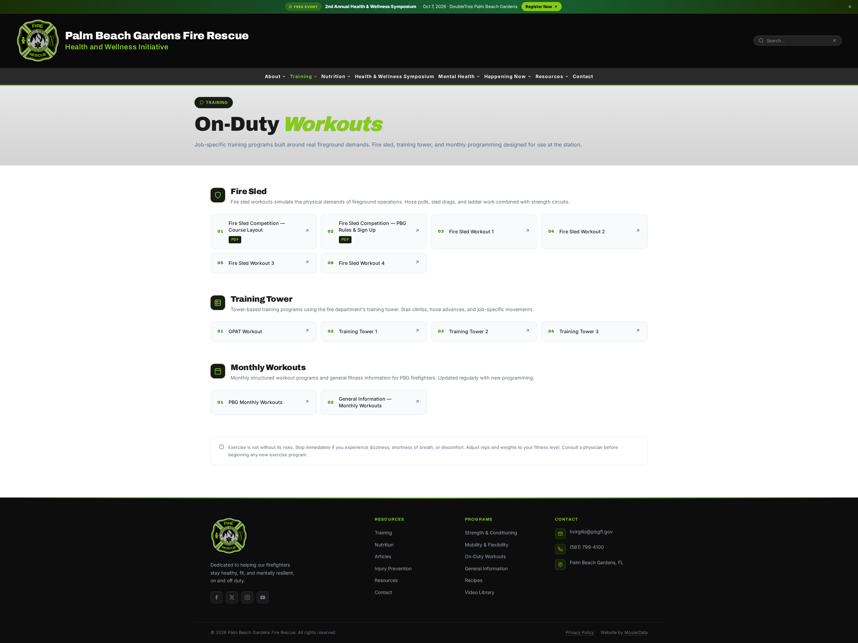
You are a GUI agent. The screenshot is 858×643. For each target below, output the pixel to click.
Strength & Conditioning (491, 532)
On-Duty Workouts (485, 556)
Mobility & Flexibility (486, 544)
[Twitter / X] (232, 597)
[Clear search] (834, 40)
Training (301, 76)
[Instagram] (247, 597)
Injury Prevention (393, 568)
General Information (486, 568)
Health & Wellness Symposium (394, 76)
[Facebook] (216, 597)
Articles (383, 556)
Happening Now (505, 76)
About (273, 76)
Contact (583, 76)
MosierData (636, 632)
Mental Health (456, 76)
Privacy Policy (580, 632)
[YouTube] (263, 597)
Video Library (479, 592)
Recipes (473, 580)
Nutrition (333, 76)
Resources (549, 76)
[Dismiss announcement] (850, 6)
